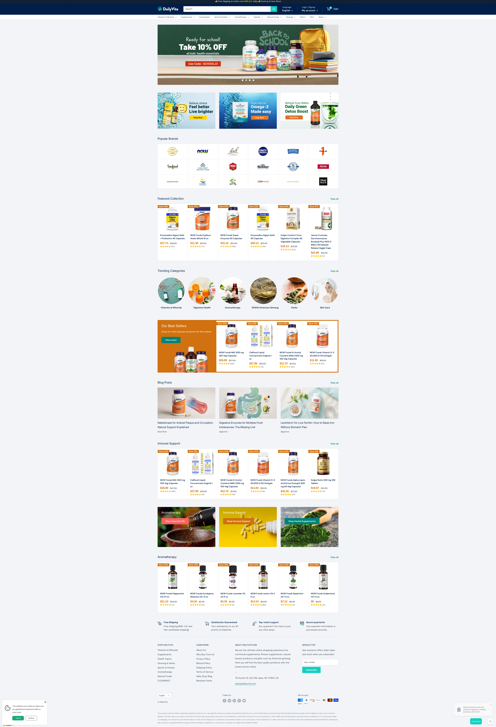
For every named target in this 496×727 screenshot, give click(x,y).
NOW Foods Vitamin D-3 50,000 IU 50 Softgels (322, 354)
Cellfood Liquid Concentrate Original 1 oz (260, 355)
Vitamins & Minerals (166, 17)
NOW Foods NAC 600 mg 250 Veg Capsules (231, 354)
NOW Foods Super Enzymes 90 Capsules (231, 237)
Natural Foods (273, 17)
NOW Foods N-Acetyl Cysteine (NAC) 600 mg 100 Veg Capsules (291, 355)
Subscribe (311, 670)
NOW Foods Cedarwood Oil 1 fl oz (323, 595)
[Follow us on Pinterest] (239, 700)
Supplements (186, 17)
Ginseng (289, 17)
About (321, 17)
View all (334, 198)
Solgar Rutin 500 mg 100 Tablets (323, 482)
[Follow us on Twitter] (229, 700)
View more (171, 340)
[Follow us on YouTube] (244, 700)
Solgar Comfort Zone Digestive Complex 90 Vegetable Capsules (291, 238)
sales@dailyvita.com (245, 683)
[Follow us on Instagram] (234, 700)
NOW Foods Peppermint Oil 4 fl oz (172, 595)
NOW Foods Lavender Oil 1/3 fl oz (232, 595)
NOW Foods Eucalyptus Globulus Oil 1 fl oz (202, 595)
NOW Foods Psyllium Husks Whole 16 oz (200, 237)
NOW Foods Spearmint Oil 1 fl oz (292, 595)
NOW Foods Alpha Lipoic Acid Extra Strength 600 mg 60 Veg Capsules (293, 483)
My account (309, 10)
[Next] (338, 232)
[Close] (45, 701)
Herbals (257, 17)
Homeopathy (204, 17)
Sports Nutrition (221, 17)
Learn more (16, 712)
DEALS (302, 17)
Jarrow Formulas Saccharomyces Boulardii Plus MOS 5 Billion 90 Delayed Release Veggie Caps (321, 241)
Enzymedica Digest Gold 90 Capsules (262, 237)
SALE (312, 17)
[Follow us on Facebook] (224, 700)
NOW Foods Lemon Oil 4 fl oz (263, 595)
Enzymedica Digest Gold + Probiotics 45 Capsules (172, 237)
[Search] (274, 9)
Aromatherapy (241, 17)
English (162, 695)
